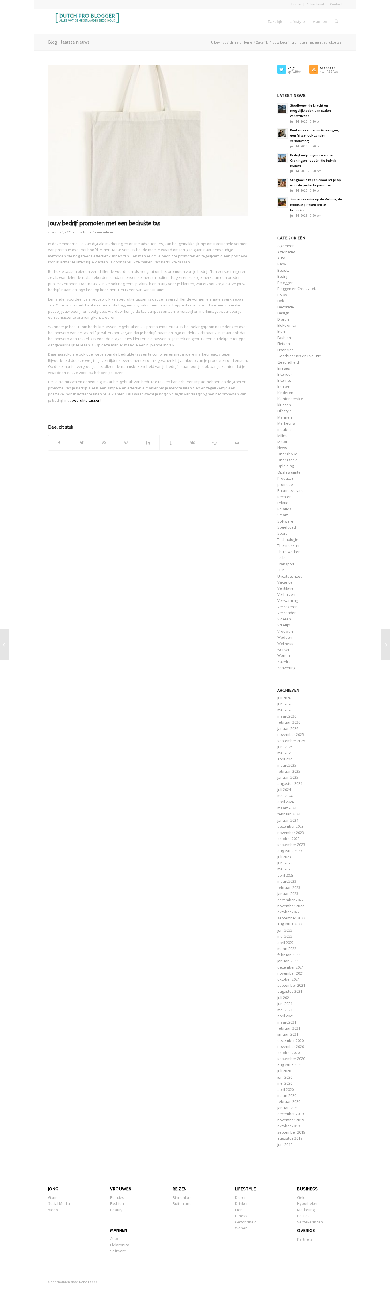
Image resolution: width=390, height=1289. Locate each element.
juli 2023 (284, 856)
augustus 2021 (289, 991)
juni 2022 (284, 930)
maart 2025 (286, 765)
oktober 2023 (288, 838)
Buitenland (182, 1203)
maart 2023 (286, 881)
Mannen (284, 417)
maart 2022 (286, 948)
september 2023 (291, 844)
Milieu (282, 435)
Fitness (241, 1215)
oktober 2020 (288, 1052)
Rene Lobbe (88, 1282)
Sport (282, 533)
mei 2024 (284, 795)
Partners (304, 1239)
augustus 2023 (289, 850)
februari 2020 (288, 1101)
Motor (282, 441)
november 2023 (290, 832)
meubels (284, 429)
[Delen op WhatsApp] (104, 442)
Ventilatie (285, 588)
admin (108, 232)
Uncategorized (290, 576)
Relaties (284, 508)
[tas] (148, 140)
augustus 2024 (289, 783)
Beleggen (285, 282)
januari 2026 (287, 728)
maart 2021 (286, 1022)
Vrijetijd (283, 625)
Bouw (282, 294)
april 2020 (285, 1089)
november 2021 (290, 973)
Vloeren (284, 619)
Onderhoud (287, 453)
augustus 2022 (289, 924)
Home (296, 4)
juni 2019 (284, 1144)
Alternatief (286, 252)
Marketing (286, 423)
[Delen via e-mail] (237, 442)
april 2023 (285, 875)
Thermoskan (288, 545)
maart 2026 (286, 716)
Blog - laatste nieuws (69, 42)
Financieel (286, 349)
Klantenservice (290, 398)
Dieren (283, 319)
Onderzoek (287, 459)
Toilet (282, 557)
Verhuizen (286, 594)
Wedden (284, 637)
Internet (284, 380)
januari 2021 (287, 1034)
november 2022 (290, 905)
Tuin (281, 570)
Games (54, 1197)
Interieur (284, 374)
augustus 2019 (289, 1138)
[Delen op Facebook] (59, 442)
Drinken (242, 1203)
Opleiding (285, 465)
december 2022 (290, 899)
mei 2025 (284, 753)
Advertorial (315, 4)
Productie (285, 478)
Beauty (283, 270)
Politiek (303, 1215)
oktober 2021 (288, 979)
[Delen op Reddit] (215, 442)
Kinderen (285, 392)
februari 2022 (288, 954)
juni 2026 (284, 704)
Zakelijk (85, 232)
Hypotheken (308, 1203)
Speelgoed (286, 527)
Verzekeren (287, 606)
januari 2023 (287, 893)
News (282, 447)
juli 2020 (284, 1070)
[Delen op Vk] (193, 442)
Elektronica (286, 325)
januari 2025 (287, 777)
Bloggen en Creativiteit (296, 288)
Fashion (284, 337)
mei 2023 (284, 869)
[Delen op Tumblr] (171, 442)
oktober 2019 (288, 1125)
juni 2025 (284, 746)
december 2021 (290, 967)
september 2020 (291, 1058)
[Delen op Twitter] (82, 442)
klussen (284, 404)
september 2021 (291, 985)
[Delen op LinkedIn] (148, 442)
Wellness (285, 643)
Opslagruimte (289, 472)
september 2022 (291, 918)
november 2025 (290, 734)
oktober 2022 (288, 911)
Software (285, 521)
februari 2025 (288, 771)
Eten (281, 331)
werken (283, 649)
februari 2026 (288, 722)
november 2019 (290, 1119)
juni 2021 (284, 1003)
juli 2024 (284, 789)
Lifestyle (284, 410)
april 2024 (285, 801)
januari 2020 (287, 1107)
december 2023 (290, 826)
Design (283, 313)
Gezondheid (288, 362)
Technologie (287, 539)
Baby (281, 264)
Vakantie (285, 582)
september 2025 (291, 740)
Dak (280, 300)
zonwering (286, 667)
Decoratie (285, 307)
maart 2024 (286, 808)
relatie (282, 502)
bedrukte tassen (86, 400)
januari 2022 (287, 960)
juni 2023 (284, 863)
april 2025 (285, 759)
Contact (336, 4)
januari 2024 (287, 820)
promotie (285, 484)
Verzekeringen (310, 1222)
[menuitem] (296, 4)
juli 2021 (284, 997)
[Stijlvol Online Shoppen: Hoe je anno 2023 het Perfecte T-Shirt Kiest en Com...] (4, 644)
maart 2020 (286, 1095)
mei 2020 (284, 1083)
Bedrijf (283, 276)
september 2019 (291, 1132)
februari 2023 (288, 887)
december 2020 (290, 1040)
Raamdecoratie (290, 490)
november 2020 (290, 1046)
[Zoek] (336, 21)
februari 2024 (288, 814)
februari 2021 (288, 1028)
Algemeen (286, 245)
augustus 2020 (289, 1064)
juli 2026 (284, 698)
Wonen (283, 655)
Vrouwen (285, 631)
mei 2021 (284, 1009)
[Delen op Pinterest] (126, 442)
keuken (283, 386)
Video (53, 1209)
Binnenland (183, 1197)
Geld (301, 1197)
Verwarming (287, 600)
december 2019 (290, 1113)
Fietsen (283, 343)
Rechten (284, 496)
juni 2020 (284, 1077)
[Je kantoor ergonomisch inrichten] (385, 644)
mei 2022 (284, 936)
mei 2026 (284, 709)
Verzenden (287, 612)
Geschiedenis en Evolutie (299, 355)
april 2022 (285, 942)
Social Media (59, 1203)
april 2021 (285, 1015)
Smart (282, 514)
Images (283, 368)
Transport (285, 564)
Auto (281, 258)
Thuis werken (289, 551)
